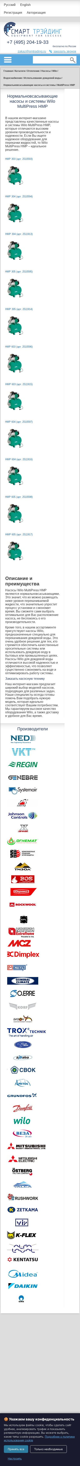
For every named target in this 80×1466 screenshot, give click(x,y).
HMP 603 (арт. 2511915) (19, 384)
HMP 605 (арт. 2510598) (19, 496)
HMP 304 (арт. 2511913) (19, 234)
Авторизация (36, 12)
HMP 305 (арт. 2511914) (19, 309)
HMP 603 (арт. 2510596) (19, 346)
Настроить (15, 1458)
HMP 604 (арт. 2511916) (19, 459)
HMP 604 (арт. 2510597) (19, 421)
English (25, 4)
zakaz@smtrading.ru (32, 51)
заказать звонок (64, 51)
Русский (10, 4)
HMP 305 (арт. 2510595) (19, 271)
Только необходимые (48, 1449)
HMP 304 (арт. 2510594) (19, 196)
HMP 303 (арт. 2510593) (19, 158)
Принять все (16, 1449)
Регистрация (13, 12)
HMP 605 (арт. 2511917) (19, 534)
